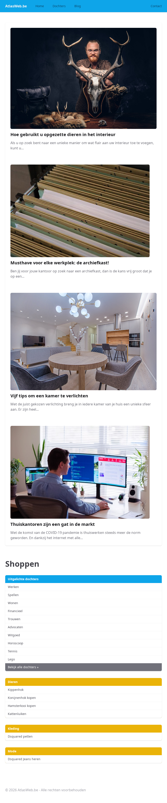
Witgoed (14, 635)
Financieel (15, 611)
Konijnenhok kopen (22, 698)
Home (39, 6)
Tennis (12, 651)
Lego (11, 659)
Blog (77, 6)
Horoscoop (15, 643)
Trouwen (14, 619)
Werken (13, 587)
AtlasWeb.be (16, 6)
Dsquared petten (20, 736)
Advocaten (15, 627)
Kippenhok (15, 690)
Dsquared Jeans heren (24, 759)
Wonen (13, 603)
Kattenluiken (17, 714)
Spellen (13, 595)
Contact (156, 6)
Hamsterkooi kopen (22, 706)
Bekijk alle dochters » (23, 667)
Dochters (59, 6)
